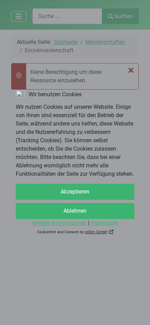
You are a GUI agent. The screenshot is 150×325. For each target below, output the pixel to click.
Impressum (104, 223)
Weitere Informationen (59, 223)
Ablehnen (75, 210)
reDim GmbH (96, 232)
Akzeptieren (75, 191)
